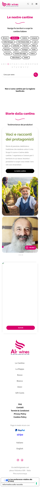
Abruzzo (5, 38)
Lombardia (16, 46)
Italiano (19, 443)
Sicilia (34, 49)
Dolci (19, 387)
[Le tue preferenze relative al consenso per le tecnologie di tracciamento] (36, 483)
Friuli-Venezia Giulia (23, 42)
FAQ (20, 404)
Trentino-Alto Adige (20, 53)
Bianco (20, 381)
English (20, 449)
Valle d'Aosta (16, 57)
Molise (34, 46)
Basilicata (15, 38)
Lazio (35, 42)
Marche (25, 46)
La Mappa (19, 369)
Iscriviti (20, 328)
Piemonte (7, 49)
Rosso (19, 375)
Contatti (20, 407)
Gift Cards (19, 393)
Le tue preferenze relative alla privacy (20, 480)
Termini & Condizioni (20, 411)
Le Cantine (20, 363)
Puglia (16, 49)
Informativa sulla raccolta (13, 484)
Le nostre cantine (20, 171)
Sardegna (25, 49)
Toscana (7, 53)
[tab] (17, 254)
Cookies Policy (20, 417)
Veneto (26, 57)
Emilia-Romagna (8, 42)
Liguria (6, 46)
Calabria (24, 38)
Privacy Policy (20, 414)
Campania (34, 38)
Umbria (32, 53)
